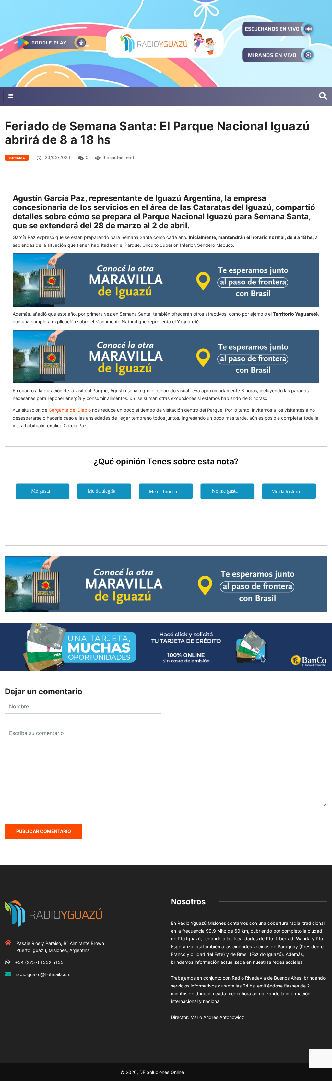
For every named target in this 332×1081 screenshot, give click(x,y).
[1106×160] (166, 646)
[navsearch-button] (323, 96)
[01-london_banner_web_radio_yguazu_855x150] (166, 279)
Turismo (17, 158)
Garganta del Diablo (69, 410)
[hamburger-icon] (10, 96)
